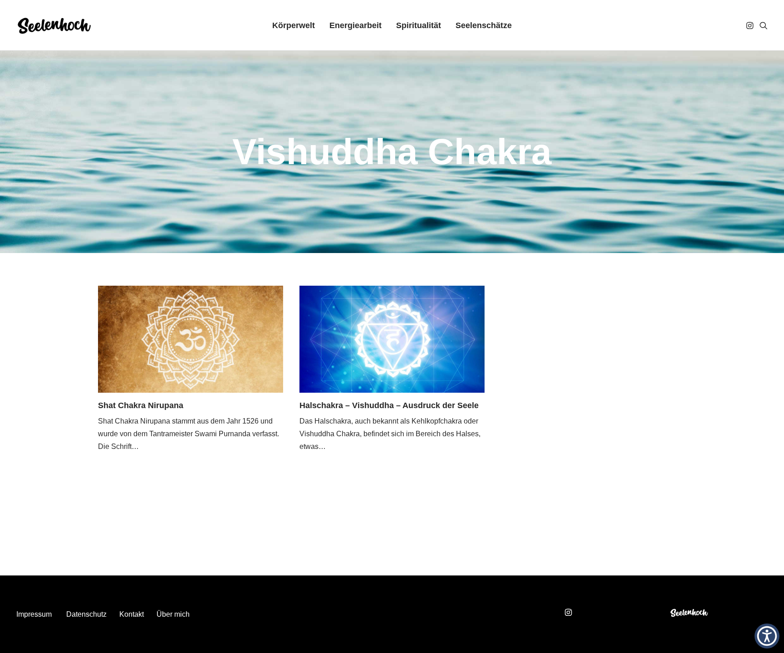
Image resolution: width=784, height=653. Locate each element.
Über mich (173, 614)
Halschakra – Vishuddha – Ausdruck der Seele (389, 405)
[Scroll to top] (766, 604)
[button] (750, 25)
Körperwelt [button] (293, 25)
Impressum (34, 614)
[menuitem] (293, 25)
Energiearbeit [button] (355, 25)
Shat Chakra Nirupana (140, 405)
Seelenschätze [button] (484, 25)
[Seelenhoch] (54, 25)
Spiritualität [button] (418, 25)
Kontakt (131, 614)
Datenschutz (86, 614)
